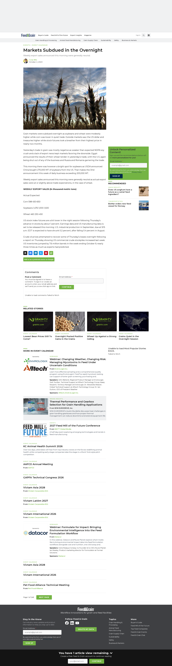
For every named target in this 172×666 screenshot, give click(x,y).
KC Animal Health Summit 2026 (43, 446)
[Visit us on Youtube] (77, 623)
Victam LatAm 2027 (35, 500)
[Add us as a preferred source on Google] (51, 253)
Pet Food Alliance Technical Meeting (46, 585)
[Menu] (149, 35)
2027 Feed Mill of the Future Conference (75, 425)
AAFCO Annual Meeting (38, 464)
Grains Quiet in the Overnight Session (129, 337)
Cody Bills (33, 60)
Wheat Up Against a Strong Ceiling (101, 337)
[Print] (25, 253)
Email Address (65, 277)
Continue (96, 661)
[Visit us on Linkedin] (72, 623)
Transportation (115, 201)
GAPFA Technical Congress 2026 (43, 477)
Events (26, 45)
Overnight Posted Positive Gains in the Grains (69, 337)
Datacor (58, 537)
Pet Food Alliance (35, 588)
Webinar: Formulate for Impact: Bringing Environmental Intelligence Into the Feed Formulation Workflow (76, 530)
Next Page (44, 597)
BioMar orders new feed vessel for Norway (119, 205)
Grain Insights (114, 187)
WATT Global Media (63, 429)
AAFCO (31, 468)
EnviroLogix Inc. (61, 369)
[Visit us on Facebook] (67, 623)
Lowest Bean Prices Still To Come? (37, 337)
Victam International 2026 (39, 514)
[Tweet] (41, 253)
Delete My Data (86, 629)
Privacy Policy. (137, 172)
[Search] (144, 35)
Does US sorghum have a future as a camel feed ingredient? (120, 192)
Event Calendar (40, 45)
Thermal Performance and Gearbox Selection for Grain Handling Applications (76, 403)
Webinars (54, 356)
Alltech (61, 393)
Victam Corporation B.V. (38, 491)
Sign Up (116, 176)
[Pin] (46, 253)
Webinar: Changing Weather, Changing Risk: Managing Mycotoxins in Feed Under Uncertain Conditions (78, 362)
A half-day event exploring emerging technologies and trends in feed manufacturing (77, 433)
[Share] (30, 253)
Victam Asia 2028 (34, 487)
